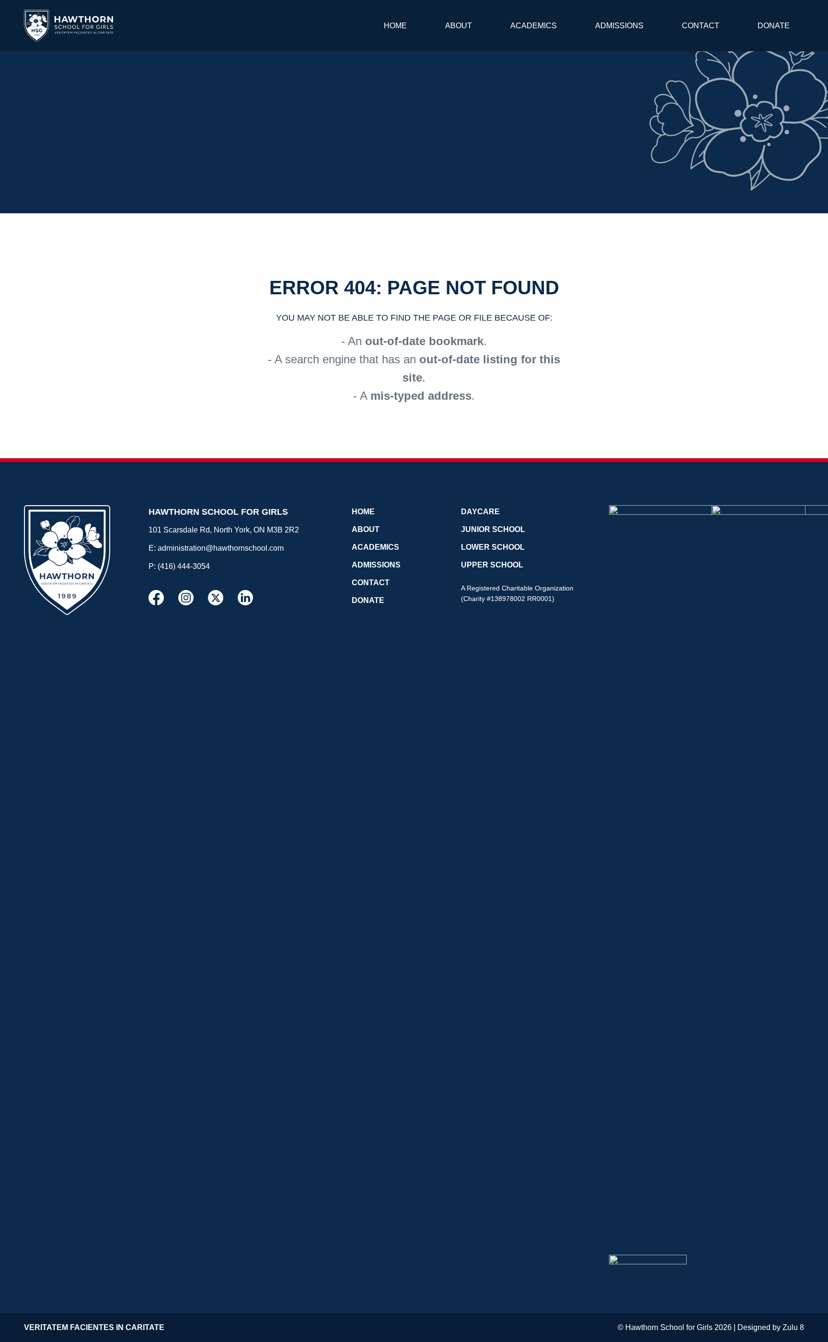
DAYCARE (480, 512)
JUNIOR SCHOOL (493, 529)
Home (395, 26)
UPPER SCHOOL (492, 565)
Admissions (619, 26)
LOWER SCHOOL (493, 547)
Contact (700, 26)
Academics (533, 26)
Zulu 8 (793, 1327)
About (458, 26)
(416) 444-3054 (184, 566)
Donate (774, 26)
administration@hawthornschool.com (221, 548)
